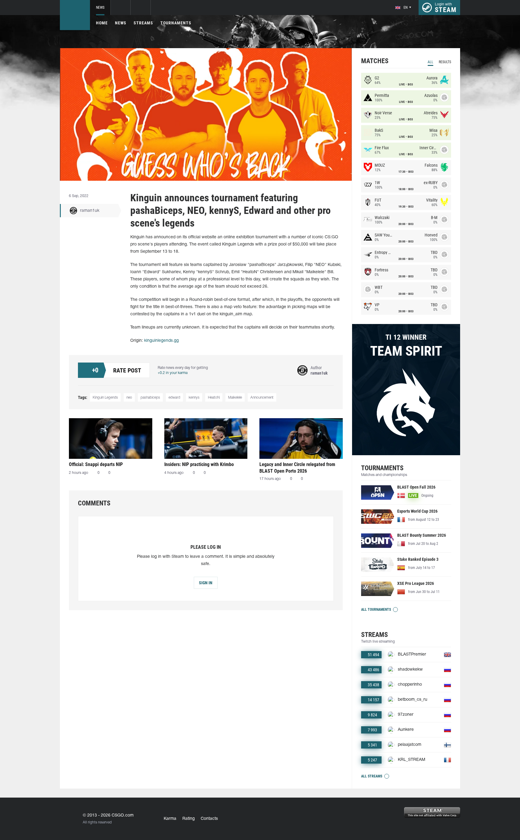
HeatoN (214, 397)
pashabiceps (150, 397)
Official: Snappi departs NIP (96, 464)
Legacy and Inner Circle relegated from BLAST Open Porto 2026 (297, 468)
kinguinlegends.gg (161, 341)
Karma (170, 819)
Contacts (209, 819)
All (430, 62)
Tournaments (175, 22)
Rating (188, 819)
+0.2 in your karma (172, 373)
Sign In (205, 582)
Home (102, 22)
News (100, 7)
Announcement (262, 397)
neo (129, 397)
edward (174, 397)
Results (445, 62)
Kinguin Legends (105, 397)
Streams (143, 22)
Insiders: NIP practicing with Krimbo (199, 464)
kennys (194, 397)
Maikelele (235, 397)
